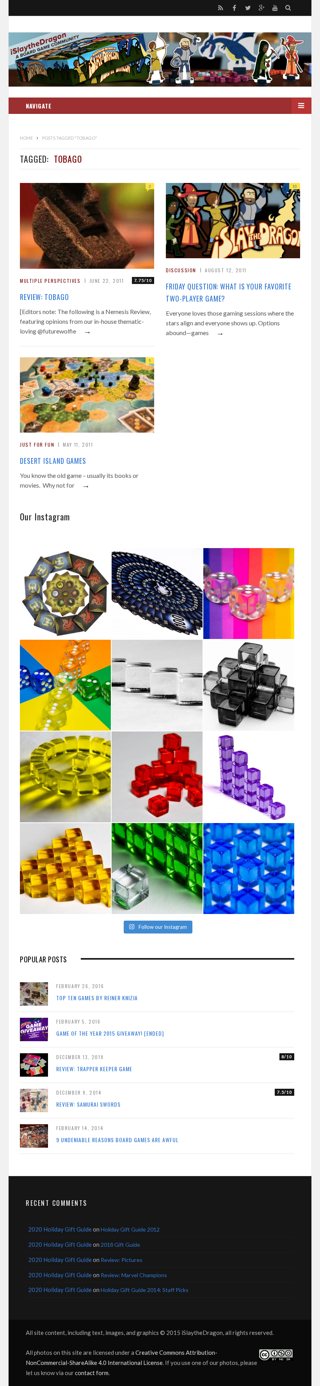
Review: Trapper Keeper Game (94, 1069)
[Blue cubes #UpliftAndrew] (248, 868)
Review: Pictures (121, 1259)
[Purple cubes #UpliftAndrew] (248, 776)
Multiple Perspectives (50, 280)
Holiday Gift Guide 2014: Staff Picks (144, 1290)
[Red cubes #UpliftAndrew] (157, 776)
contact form (91, 1372)
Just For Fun (37, 444)
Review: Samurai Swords (88, 1104)
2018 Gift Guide (120, 1244)
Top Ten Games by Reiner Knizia (97, 998)
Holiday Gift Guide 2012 (130, 1229)
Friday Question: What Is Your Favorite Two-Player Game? (229, 292)
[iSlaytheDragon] (160, 59)
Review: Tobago (44, 297)
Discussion (181, 270)
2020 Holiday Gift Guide (60, 1229)
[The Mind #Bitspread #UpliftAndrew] (157, 593)
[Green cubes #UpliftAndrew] (157, 868)
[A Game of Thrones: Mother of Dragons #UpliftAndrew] (65, 593)
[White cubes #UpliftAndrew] (157, 685)
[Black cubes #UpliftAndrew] (248, 685)
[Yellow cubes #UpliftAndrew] (65, 776)
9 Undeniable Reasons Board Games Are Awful (117, 1140)
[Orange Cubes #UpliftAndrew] (65, 868)
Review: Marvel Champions (134, 1275)
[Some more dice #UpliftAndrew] (65, 685)
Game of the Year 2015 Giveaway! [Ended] (110, 1033)
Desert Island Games (53, 461)
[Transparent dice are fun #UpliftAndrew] (248, 593)
